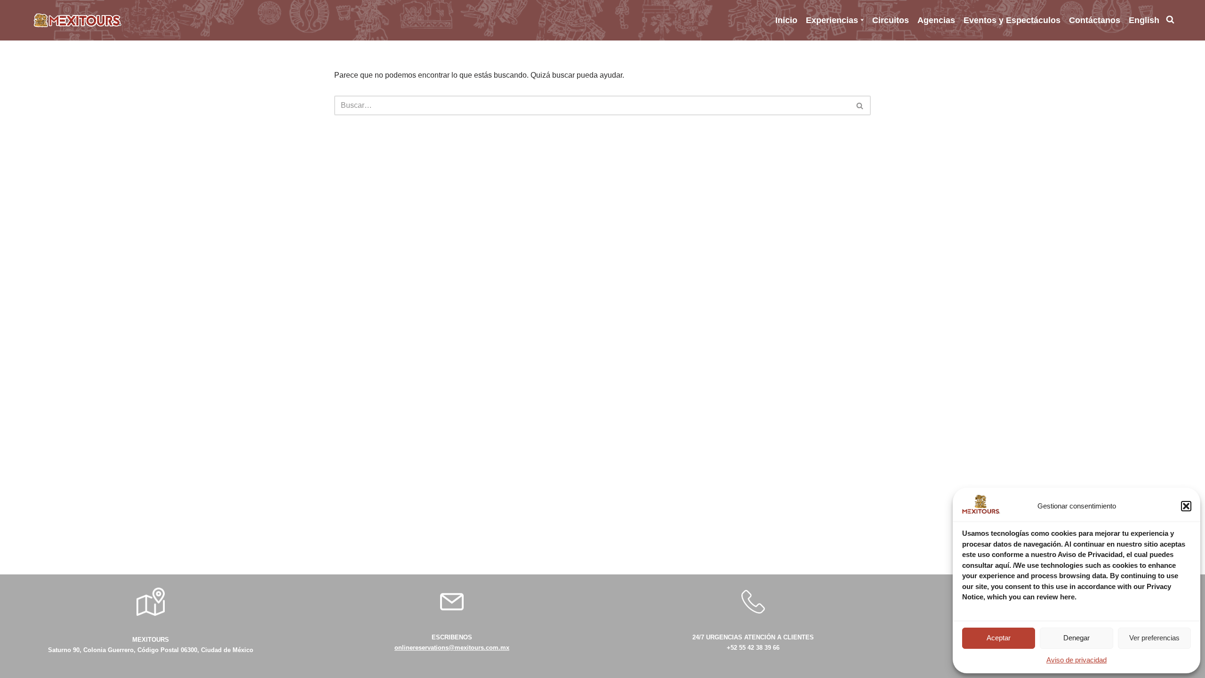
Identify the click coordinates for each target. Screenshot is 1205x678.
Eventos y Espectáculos (1012, 20)
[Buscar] (860, 105)
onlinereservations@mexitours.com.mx (451, 647)
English (1144, 20)
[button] (1186, 506)
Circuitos (890, 20)
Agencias (936, 20)
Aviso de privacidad (1076, 660)
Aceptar (999, 638)
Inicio (786, 20)
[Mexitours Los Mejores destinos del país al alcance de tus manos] (78, 20)
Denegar (1076, 638)
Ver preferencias (1154, 638)
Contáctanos (1094, 20)
